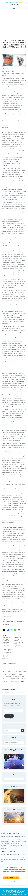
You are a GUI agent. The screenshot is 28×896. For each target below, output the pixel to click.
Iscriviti (9, 716)
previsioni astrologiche (11, 663)
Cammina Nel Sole (12, 890)
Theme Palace (22, 894)
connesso (10, 692)
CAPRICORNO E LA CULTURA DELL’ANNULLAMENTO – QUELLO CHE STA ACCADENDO (19, 640)
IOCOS (20, 892)
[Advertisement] (14, 24)
